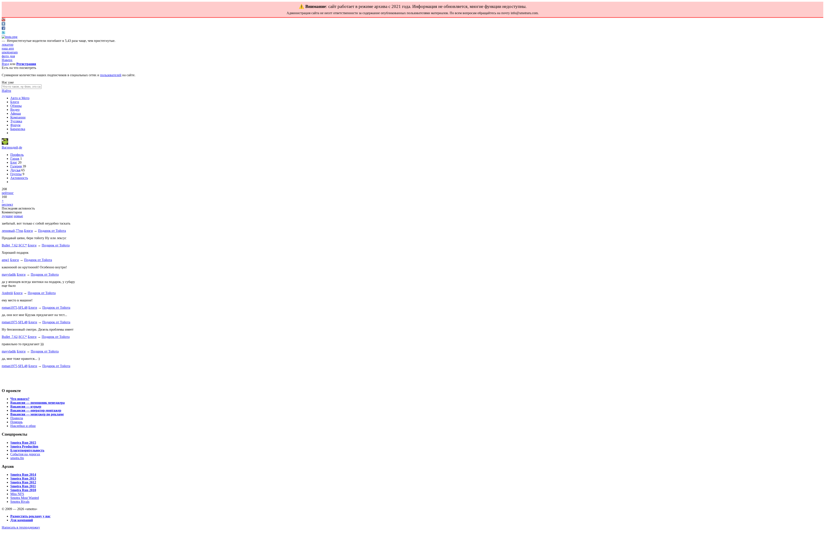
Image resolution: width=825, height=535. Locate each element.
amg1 (5, 260)
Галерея (16, 166)
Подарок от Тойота (52, 231)
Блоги (14, 102)
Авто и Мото (19, 98)
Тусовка (16, 121)
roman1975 (9, 307)
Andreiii (7, 293)
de (20, 147)
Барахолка (17, 129)
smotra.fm (17, 458)
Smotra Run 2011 (23, 486)
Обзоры (16, 106)
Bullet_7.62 (10, 245)
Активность (19, 178)
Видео (15, 109)
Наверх (7, 60)
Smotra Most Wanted (24, 498)
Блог (13, 162)
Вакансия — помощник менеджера (37, 402)
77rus (19, 231)
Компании (18, 117)
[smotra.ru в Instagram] (9, 37)
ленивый (8, 231)
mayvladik (9, 274)
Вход (5, 64)
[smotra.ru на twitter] (3, 33)
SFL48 (23, 307)
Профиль (17, 155)
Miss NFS (17, 494)
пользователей (110, 75)
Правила (16, 418)
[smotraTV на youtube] (3, 20)
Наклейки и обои (23, 426)
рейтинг (8, 193)
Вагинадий (10, 147)
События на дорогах (25, 454)
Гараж (14, 158)
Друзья (15, 170)
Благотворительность (27, 450)
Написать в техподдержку (21, 527)
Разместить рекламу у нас (30, 516)
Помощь (16, 422)
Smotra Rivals (19, 501)
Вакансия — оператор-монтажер (35, 410)
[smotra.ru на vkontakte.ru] (3, 24)
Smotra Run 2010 (23, 490)
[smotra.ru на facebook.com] (3, 28)
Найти (6, 91)
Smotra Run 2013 (23, 478)
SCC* (22, 245)
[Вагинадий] (5, 143)
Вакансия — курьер (25, 406)
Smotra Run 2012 (23, 482)
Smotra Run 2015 (23, 442)
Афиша (15, 113)
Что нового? (19, 399)
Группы (16, 174)
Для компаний (21, 520)
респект (7, 204)
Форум (15, 125)
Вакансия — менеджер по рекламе (37, 414)
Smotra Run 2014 (23, 474)
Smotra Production (24, 446)
